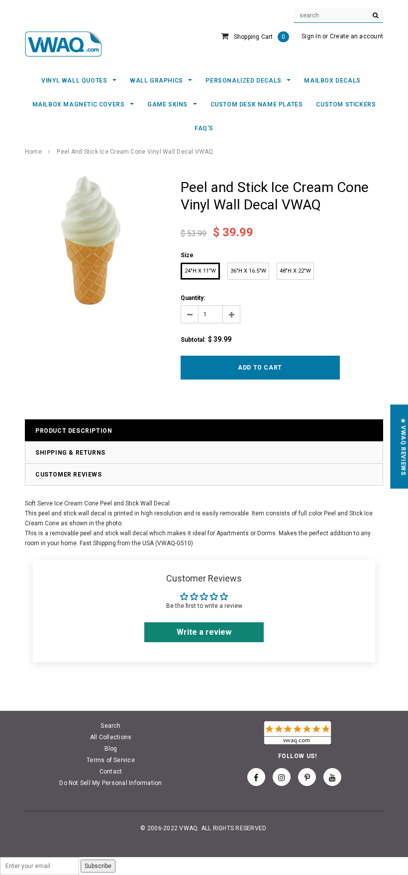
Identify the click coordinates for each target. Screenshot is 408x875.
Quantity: (193, 297)
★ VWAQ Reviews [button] (403, 446)
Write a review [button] (204, 632)
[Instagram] (282, 777)
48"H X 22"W (295, 271)
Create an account (356, 36)
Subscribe (98, 866)
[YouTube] (332, 777)
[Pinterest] (307, 777)
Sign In (311, 36)
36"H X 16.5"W (248, 271)
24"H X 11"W (200, 271)
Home (33, 151)
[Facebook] (256, 777)
